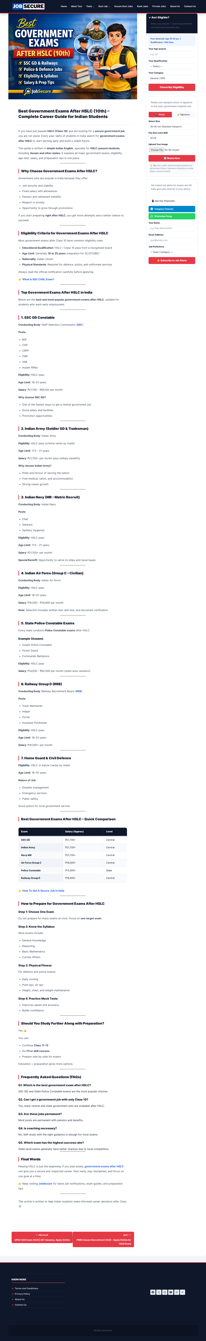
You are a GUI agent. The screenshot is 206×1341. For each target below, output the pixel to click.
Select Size (154, 121)
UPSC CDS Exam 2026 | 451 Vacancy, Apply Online (42, 1237)
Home (64, 6)
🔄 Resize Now (172, 158)
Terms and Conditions (26, 1288)
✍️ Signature (183, 114)
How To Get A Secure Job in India (43, 890)
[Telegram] (182, 1292)
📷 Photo (160, 114)
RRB (78, 691)
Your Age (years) (157, 48)
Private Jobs (159, 6)
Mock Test (76, 6)
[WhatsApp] (176, 1292)
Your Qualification (158, 61)
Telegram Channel (163, 209)
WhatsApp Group (163, 216)
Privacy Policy (22, 1294)
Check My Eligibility (172, 87)
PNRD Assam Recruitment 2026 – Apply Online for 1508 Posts (104, 1239)
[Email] (170, 1292)
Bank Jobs (142, 6)
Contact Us (190, 6)
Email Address (156, 234)
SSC (79, 324)
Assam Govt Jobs (123, 6)
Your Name (154, 222)
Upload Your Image (158, 144)
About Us (175, 6)
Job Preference (156, 246)
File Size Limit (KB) (158, 133)
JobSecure (45, 1183)
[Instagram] (164, 1292)
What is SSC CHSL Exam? (38, 279)
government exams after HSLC (104, 1166)
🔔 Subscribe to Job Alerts (172, 260)
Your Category (156, 72)
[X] (158, 1292)
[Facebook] (152, 1292)
